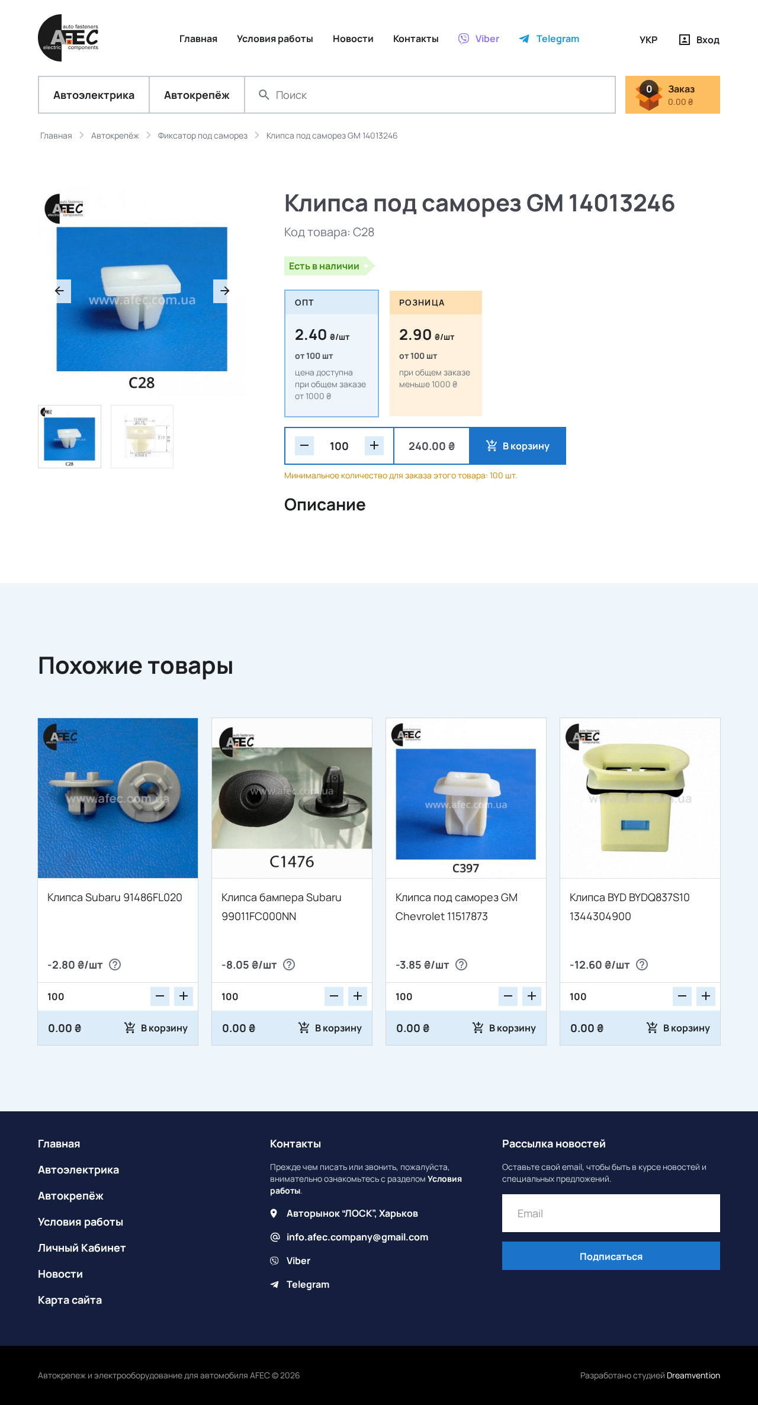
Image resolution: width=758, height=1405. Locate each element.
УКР (648, 39)
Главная (59, 1143)
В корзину (526, 445)
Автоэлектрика (93, 95)
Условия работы (80, 1221)
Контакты (295, 1143)
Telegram (308, 1284)
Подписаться (611, 1256)
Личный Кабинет (82, 1247)
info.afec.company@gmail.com (357, 1236)
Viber (298, 1260)
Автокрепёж (197, 95)
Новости (60, 1273)
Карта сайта (70, 1300)
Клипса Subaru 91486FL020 (114, 897)
